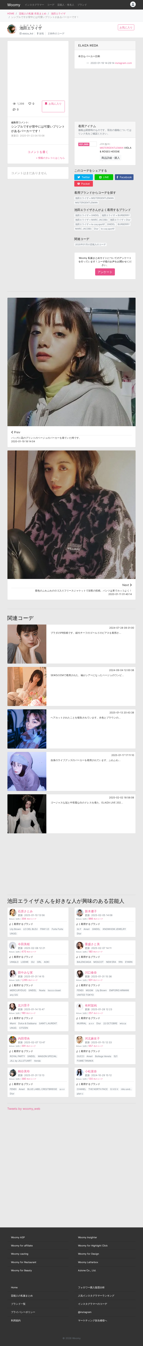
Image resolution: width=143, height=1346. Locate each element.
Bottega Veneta (103, 1056)
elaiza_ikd (27, 33)
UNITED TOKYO (85, 994)
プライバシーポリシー (23, 1312)
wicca (123, 1023)
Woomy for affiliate (22, 1245)
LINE (105, 177)
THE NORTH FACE (98, 1089)
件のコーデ (28, 919)
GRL (39, 962)
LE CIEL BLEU (30, 929)
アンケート (105, 272)
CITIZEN (23, 1027)
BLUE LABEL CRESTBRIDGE (42, 1089)
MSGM (89, 990)
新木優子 (91, 911)
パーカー (104, 144)
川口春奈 (91, 972)
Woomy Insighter (87, 1237)
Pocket (85, 183)
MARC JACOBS (83, 228)
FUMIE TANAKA (85, 1060)
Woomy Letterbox (88, 1262)
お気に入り (126, 27)
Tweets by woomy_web (23, 1108)
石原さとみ (25, 911)
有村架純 (91, 1005)
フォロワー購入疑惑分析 (91, 1287)
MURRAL (81, 1023)
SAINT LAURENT (48, 1023)
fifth (121, 962)
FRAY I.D (44, 929)
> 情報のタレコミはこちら (50, 158)
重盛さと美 (92, 944)
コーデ (50, 4)
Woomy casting (19, 1253)
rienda (37, 1060)
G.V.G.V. (114, 1089)
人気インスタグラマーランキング (96, 1295)
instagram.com (123, 63)
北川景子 (24, 1005)
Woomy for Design (88, 1253)
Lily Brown (15, 929)
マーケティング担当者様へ (92, 1320)
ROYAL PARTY (17, 1056)
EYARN (128, 962)
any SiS (14, 994)
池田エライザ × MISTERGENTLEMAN (94, 198)
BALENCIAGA (84, 962)
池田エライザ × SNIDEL (87, 215)
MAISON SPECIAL (47, 1056)
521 (115, 1056)
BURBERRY (124, 224)
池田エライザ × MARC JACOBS (91, 219)
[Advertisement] (105, 95)
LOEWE (24, 962)
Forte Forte (57, 929)
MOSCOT (98, 962)
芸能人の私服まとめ (22, 1295)
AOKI (46, 962)
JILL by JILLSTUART (21, 1060)
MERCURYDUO (18, 990)
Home (14, 1287)
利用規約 (16, 1320)
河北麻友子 (92, 1038)
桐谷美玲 (24, 1071)
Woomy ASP (18, 1237)
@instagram (84, 1312)
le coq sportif (107, 228)
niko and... (126, 1089)
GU (32, 962)
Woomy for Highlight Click (93, 1245)
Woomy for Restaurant (23, 1262)
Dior (96, 228)
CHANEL (81, 1089)
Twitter (85, 177)
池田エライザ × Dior (120, 219)
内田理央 (24, 1038)
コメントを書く (38, 152)
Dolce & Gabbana (27, 1023)
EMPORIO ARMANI (119, 990)
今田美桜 (24, 944)
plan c (80, 1093)
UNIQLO (14, 962)
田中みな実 (25, 972)
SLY (79, 929)
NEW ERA (111, 962)
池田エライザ (58, 13)
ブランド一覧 (18, 1303)
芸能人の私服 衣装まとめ (32, 13)
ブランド (82, 4)
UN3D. (13, 933)
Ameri (87, 929)
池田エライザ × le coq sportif (90, 224)
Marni (13, 1023)
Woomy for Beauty (21, 1270)
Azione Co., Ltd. (87, 1270)
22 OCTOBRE (110, 1023)
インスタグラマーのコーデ (92, 1303)
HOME (10, 13)
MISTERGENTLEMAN (111, 147)
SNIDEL (111, 224)
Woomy (13, 5)
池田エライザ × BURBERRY (116, 215)
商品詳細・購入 (110, 157)
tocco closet (54, 990)
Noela (42, 990)
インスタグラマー (34, 4)
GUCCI (80, 1056)
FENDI (80, 990)
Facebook (125, 177)
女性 (41, 33)
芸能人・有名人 (65, 4)
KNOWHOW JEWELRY (114, 929)
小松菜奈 (91, 1071)
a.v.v (91, 1023)
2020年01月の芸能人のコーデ (90, 244)
